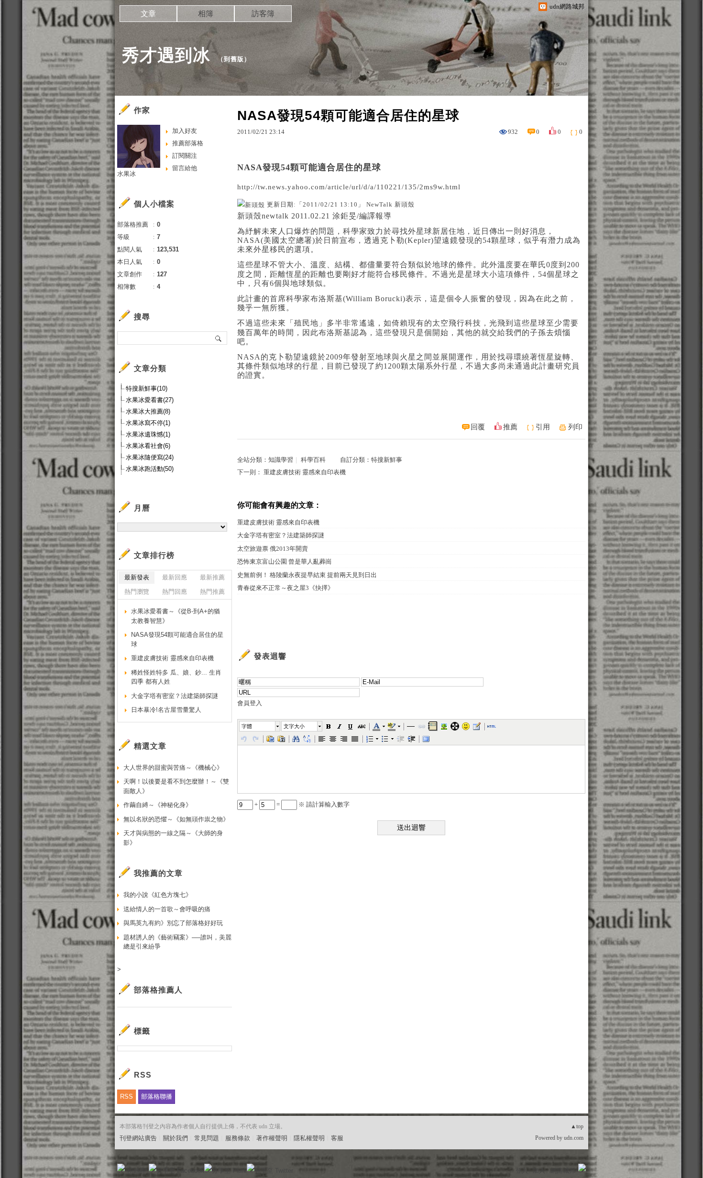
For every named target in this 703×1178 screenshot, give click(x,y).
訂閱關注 (184, 155)
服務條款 (237, 1138)
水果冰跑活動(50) (150, 468)
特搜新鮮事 (386, 459)
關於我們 (175, 1138)
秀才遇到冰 (166, 55)
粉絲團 (136, 1170)
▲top (577, 1126)
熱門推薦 (212, 591)
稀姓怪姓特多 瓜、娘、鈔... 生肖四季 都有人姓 (176, 677)
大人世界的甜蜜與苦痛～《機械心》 (173, 767)
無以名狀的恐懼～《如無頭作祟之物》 (176, 819)
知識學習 (280, 459)
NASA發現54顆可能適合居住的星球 (177, 639)
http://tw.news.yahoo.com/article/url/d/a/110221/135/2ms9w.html (349, 187)
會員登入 (249, 703)
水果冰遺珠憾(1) (148, 434)
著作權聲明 (271, 1138)
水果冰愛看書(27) (150, 400)
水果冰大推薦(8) (148, 411)
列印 (575, 427)
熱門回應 (174, 591)
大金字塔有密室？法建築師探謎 (280, 535)
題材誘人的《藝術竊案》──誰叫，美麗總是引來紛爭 (177, 942)
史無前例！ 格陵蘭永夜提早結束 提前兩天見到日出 (307, 574)
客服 (337, 1138)
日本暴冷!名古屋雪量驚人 (166, 709)
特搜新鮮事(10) (146, 388)
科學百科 (313, 459)
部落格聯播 (156, 1096)
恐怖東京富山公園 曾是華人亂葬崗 (284, 561)
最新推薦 (212, 577)
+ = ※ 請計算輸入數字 (301, 804)
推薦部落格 (187, 143)
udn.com (573, 1137)
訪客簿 (263, 14)
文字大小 (294, 726)
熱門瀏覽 (136, 591)
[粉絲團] (121, 1167)
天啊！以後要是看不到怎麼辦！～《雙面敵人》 (176, 786)
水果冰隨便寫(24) (150, 457)
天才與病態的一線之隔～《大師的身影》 (173, 837)
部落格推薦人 (158, 990)
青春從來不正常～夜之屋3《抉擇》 (285, 587)
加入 (539, 1170)
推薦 (510, 427)
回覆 (478, 427)
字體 (247, 726)
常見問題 (206, 1138)
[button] (260, 726)
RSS (126, 1096)
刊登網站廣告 (138, 1138)
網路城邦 (562, 1170)
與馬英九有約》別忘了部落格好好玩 (173, 923)
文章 (148, 14)
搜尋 (218, 338)
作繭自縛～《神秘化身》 (157, 804)
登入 (522, 1170)
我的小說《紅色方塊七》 (157, 894)
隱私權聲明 (309, 1138)
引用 (543, 427)
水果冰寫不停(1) (148, 422)
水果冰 (126, 173)
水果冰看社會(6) (148, 445)
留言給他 (184, 168)
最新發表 (136, 577)
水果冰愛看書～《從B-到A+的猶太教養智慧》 (175, 616)
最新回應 (174, 577)
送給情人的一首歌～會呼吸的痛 (166, 909)
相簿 (205, 14)
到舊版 (234, 59)
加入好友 (184, 130)
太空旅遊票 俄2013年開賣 (272, 548)
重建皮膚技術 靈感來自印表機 (305, 472)
